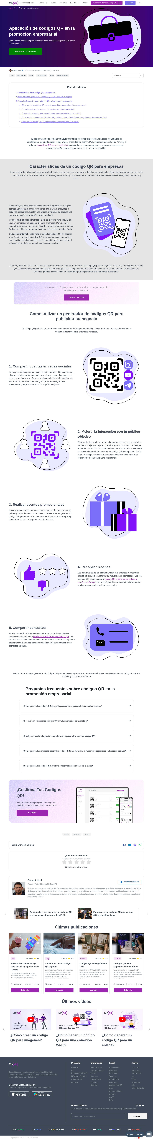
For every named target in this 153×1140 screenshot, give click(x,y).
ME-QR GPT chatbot (78, 1076)
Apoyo (85, 3)
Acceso (130, 3)
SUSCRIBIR (137, 1116)
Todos (12, 75)
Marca (87, 834)
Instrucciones (21, 75)
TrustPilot (94, 1082)
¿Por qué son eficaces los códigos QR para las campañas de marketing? (48, 109)
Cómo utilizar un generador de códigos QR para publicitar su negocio (44, 97)
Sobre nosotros (96, 1067)
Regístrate (32, 813)
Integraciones (96, 1079)
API (72, 1070)
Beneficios (75, 1067)
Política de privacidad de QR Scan (115, 1085)
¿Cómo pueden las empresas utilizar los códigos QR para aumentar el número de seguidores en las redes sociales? (64, 117)
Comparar (63, 3)
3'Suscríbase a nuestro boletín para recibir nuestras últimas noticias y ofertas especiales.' (104, 1109)
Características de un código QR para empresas (36, 93)
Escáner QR (43, 3)
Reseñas (94, 1085)
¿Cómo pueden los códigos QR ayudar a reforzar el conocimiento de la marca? (50, 122)
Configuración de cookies (115, 1092)
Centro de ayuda (137, 1088)
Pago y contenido (97, 1070)
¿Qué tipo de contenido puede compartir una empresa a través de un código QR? (51, 113)
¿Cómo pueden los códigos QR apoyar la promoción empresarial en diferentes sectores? (53, 105)
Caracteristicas (42, 75)
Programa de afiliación (79, 1073)
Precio (53, 3)
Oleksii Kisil (16, 70)
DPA (111, 1100)
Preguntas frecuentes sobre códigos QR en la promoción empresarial (44, 101)
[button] (140, 3)
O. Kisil (49, 984)
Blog (17, 8)
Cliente (66, 834)
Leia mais (25, 990)
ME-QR (11, 8)
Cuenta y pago (114, 1067)
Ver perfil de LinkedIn (131, 882)
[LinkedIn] (22, 70)
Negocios (77, 834)
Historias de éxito (62, 75)
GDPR (111, 1097)
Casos (31, 75)
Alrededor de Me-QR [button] (26, 3)
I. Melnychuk (17, 984)
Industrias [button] (74, 3)
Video (52, 75)
